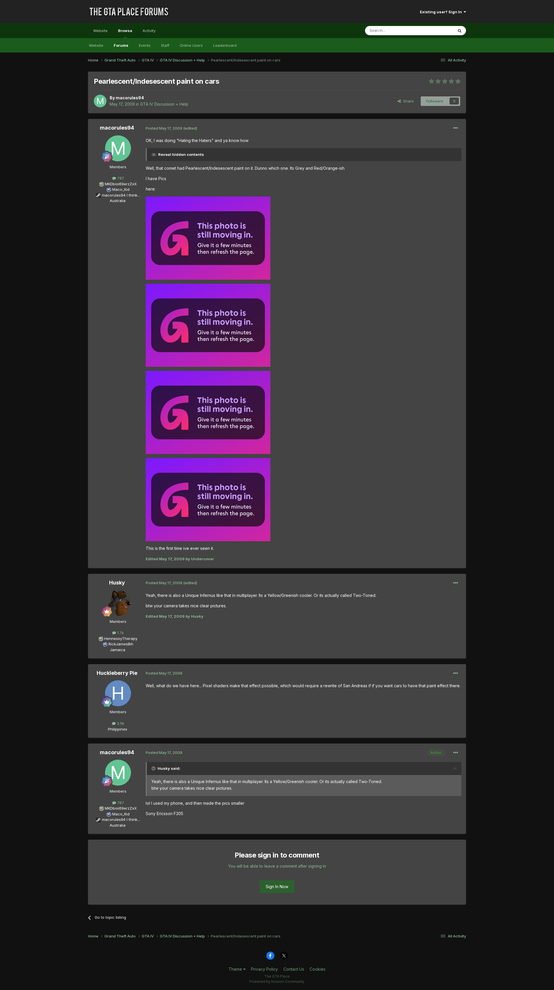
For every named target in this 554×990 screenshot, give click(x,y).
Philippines (117, 729)
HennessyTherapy (120, 638)
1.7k (120, 632)
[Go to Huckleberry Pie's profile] (118, 693)
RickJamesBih (120, 644)
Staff (165, 45)
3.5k (120, 723)
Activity (149, 30)
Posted (164, 128)
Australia (118, 200)
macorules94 (130, 97)
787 (120, 178)
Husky (117, 583)
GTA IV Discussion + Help (164, 104)
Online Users (191, 45)
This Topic (436, 30)
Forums (121, 45)
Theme (236, 969)
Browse (125, 30)
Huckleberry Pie (117, 673)
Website (100, 30)
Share (407, 101)
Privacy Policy (264, 969)
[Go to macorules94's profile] (100, 101)
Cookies (317, 969)
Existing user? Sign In (442, 12)
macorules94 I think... (121, 195)
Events (145, 45)
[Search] (459, 30)
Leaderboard (225, 45)
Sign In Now (277, 886)
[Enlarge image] (208, 237)
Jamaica (117, 649)
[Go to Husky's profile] (118, 603)
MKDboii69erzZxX (121, 184)
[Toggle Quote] (154, 768)
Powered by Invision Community (277, 981)
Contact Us (293, 969)
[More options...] (455, 128)
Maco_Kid (121, 189)
